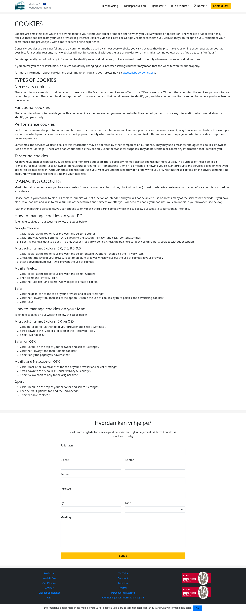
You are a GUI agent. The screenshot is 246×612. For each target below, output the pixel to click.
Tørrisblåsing (110, 6)
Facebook (123, 578)
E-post (65, 460)
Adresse (66, 488)
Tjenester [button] (158, 6)
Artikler (49, 587)
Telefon (129, 460)
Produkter (49, 573)
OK (197, 608)
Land (128, 503)
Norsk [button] (200, 6)
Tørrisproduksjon (135, 6)
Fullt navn (67, 445)
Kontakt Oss (221, 6)
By (62, 503)
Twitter (123, 587)
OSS (49, 597)
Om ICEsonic (49, 583)
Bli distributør (180, 6)
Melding (66, 517)
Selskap (65, 474)
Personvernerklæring (123, 592)
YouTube (123, 573)
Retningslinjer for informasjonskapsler (123, 597)
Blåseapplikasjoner (49, 592)
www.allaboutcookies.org (139, 72)
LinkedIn (123, 583)
